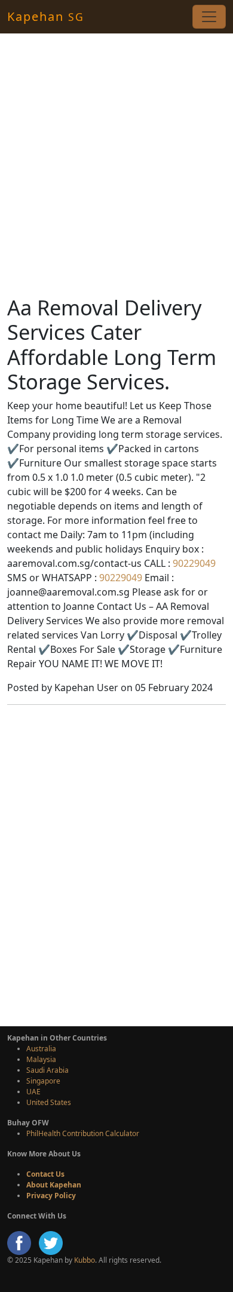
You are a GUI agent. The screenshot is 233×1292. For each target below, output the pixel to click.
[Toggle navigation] (209, 17)
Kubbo (84, 1260)
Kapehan (45, 16)
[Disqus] (116, 863)
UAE (33, 1092)
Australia (41, 1049)
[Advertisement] (116, 164)
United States (48, 1102)
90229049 (193, 563)
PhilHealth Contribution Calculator (82, 1133)
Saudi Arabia (47, 1070)
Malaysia (41, 1059)
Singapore (43, 1081)
